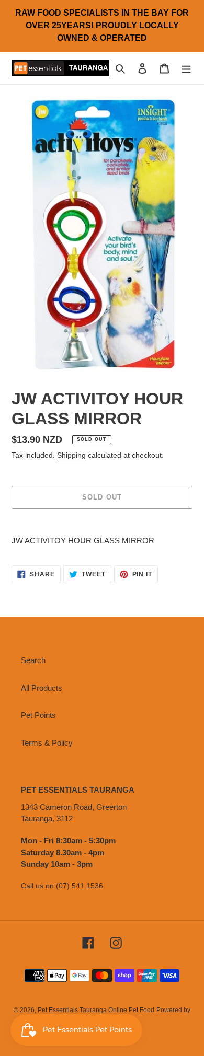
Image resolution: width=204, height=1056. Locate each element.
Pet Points (38, 715)
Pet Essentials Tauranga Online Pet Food (96, 1010)
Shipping (71, 455)
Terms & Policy (47, 742)
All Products (41, 687)
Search (33, 660)
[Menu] (186, 68)
